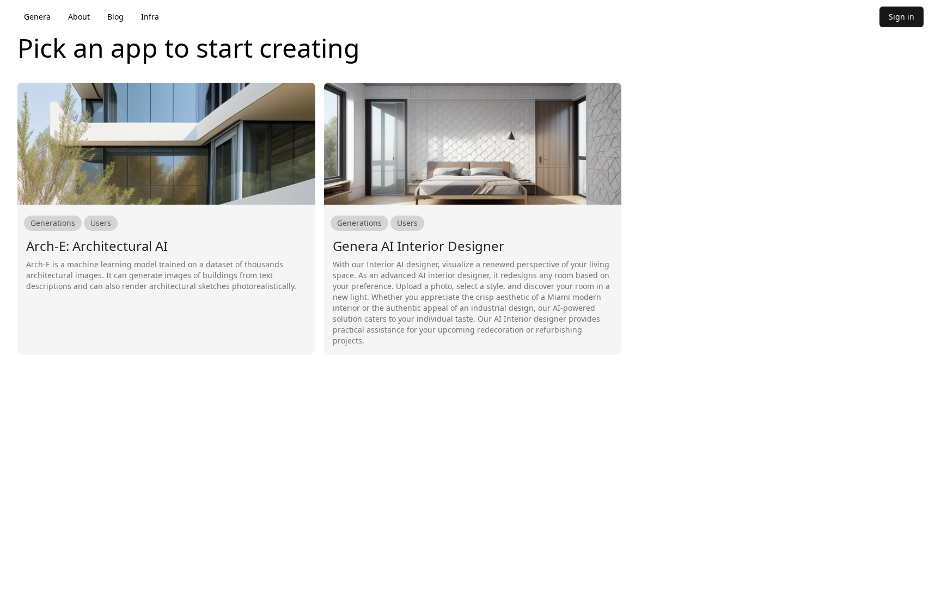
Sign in (901, 16)
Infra (150, 16)
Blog (115, 16)
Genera (37, 16)
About (79, 16)
